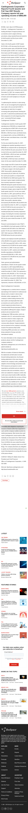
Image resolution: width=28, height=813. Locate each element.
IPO (2, 561)
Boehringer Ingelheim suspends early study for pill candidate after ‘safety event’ (9, 714)
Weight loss (4, 687)
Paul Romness (4, 617)
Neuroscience (5, 632)
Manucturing (5, 588)
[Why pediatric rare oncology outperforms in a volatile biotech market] (23, 614)
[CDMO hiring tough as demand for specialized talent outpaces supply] (23, 540)
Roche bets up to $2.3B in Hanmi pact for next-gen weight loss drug (9, 703)
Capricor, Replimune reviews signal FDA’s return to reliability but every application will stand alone (9, 603)
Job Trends (4, 537)
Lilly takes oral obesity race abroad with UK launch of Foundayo (8, 691)
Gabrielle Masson (5, 567)
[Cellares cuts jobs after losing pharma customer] (23, 575)
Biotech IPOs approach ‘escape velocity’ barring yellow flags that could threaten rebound (9, 565)
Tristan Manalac (4, 607)
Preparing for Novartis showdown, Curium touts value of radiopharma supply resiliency (10, 592)
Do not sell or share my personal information (14, 421)
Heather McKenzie (5, 628)
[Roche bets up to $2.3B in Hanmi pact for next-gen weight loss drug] (23, 701)
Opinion (3, 611)
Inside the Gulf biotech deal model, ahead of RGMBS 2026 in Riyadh (9, 551)
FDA (2, 599)
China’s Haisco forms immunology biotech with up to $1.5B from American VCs (9, 679)
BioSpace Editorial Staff (6, 577)
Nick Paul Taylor (4, 595)
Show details (19, 411)
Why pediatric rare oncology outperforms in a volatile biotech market (9, 615)
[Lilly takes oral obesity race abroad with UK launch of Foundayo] (23, 689)
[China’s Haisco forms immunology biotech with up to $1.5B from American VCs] (23, 677)
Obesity (3, 699)
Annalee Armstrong (19, 682)
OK (14, 416)
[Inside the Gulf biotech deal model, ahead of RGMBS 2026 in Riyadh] (23, 550)
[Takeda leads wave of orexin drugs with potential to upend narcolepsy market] (23, 635)
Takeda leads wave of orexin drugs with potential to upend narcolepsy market (10, 636)
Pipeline (3, 711)
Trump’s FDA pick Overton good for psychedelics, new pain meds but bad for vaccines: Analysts (9, 625)
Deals (3, 675)
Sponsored (4, 547)
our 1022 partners (11, 391)
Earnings (5, 480)
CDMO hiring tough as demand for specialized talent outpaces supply (10, 540)
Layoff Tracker (5, 572)
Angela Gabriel (4, 542)
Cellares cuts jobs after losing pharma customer (8, 575)
